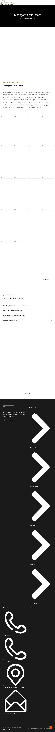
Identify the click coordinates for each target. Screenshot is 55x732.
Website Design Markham (47, 728)
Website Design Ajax (33, 728)
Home (21, 18)
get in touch (46, 279)
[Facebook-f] (4, 420)
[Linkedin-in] (10, 420)
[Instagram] (13, 420)
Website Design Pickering (37, 728)
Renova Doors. (6, 729)
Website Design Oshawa (42, 728)
